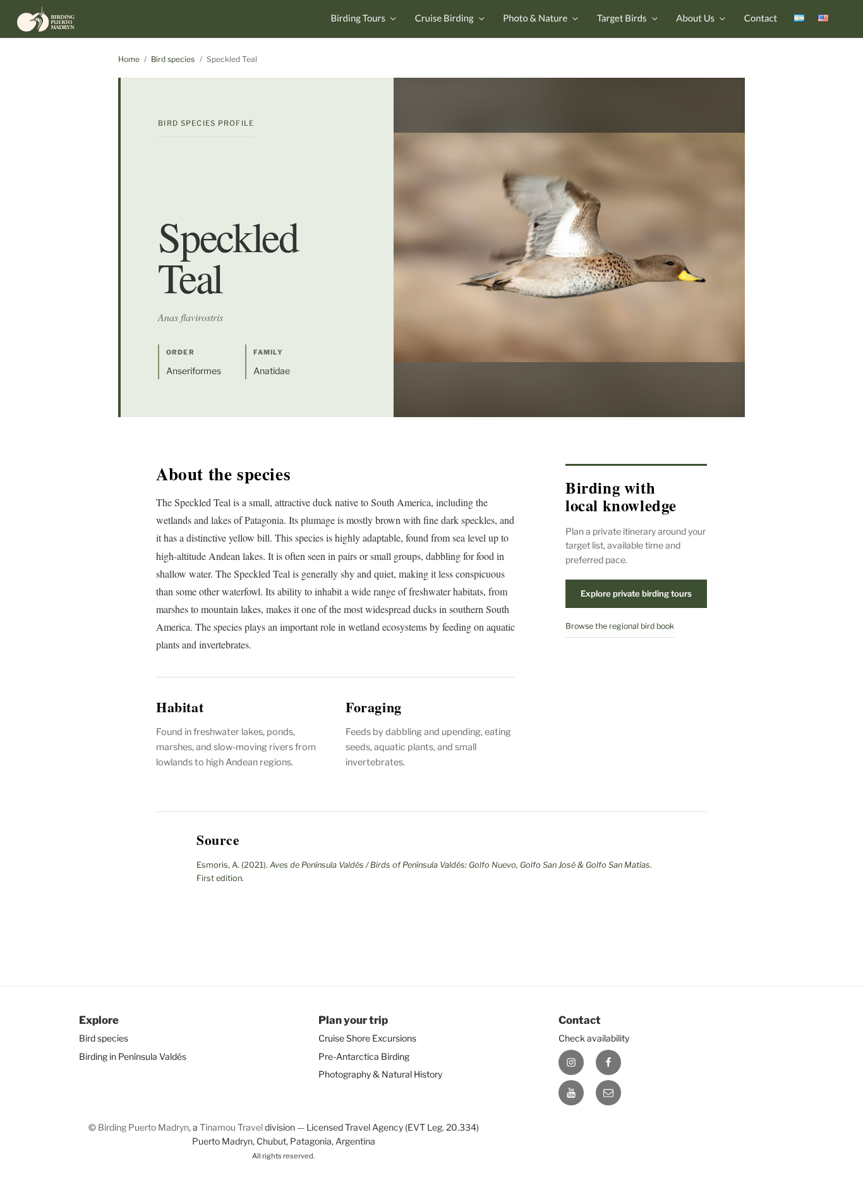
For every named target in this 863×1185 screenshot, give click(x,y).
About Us (695, 18)
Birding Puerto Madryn (143, 1127)
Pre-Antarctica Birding (363, 1056)
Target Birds (622, 18)
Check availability (593, 1038)
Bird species (173, 59)
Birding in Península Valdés (132, 1056)
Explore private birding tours (636, 593)
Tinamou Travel (231, 1127)
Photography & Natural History (380, 1074)
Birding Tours (357, 18)
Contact (760, 18)
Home (129, 59)
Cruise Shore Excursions (367, 1038)
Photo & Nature (535, 18)
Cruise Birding (444, 18)
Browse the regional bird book (619, 626)
